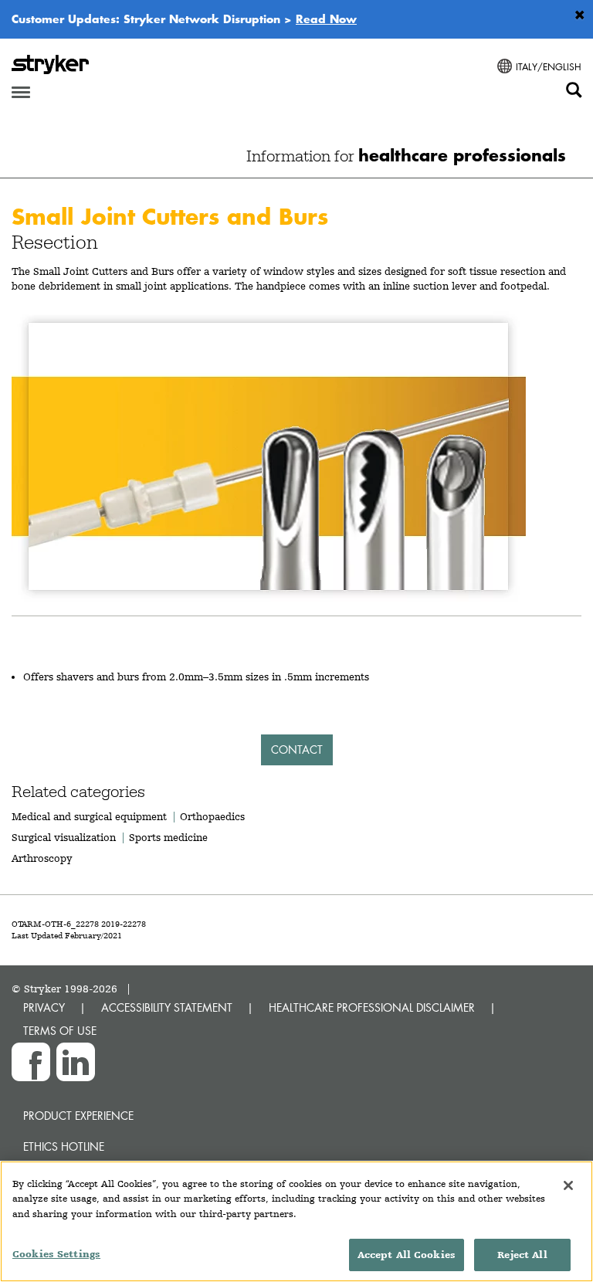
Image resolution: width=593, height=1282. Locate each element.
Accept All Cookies (406, 1254)
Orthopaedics (212, 816)
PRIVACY (44, 1007)
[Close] (568, 1185)
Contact (297, 749)
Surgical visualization (64, 837)
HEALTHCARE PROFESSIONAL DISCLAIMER (372, 1007)
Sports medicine (168, 837)
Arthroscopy (42, 858)
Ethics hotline (63, 1146)
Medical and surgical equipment (91, 816)
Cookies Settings (56, 1254)
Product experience (78, 1115)
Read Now (326, 18)
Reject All (522, 1254)
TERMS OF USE (60, 1030)
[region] (296, 1221)
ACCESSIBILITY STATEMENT (166, 1007)
